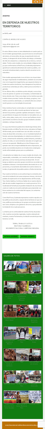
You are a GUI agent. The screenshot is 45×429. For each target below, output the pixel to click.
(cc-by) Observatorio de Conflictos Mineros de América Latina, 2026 (22, 425)
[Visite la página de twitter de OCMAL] (37, 1)
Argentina (6, 16)
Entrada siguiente (28, 236)
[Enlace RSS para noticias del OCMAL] (41, 1)
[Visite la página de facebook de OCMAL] (34, 1)
